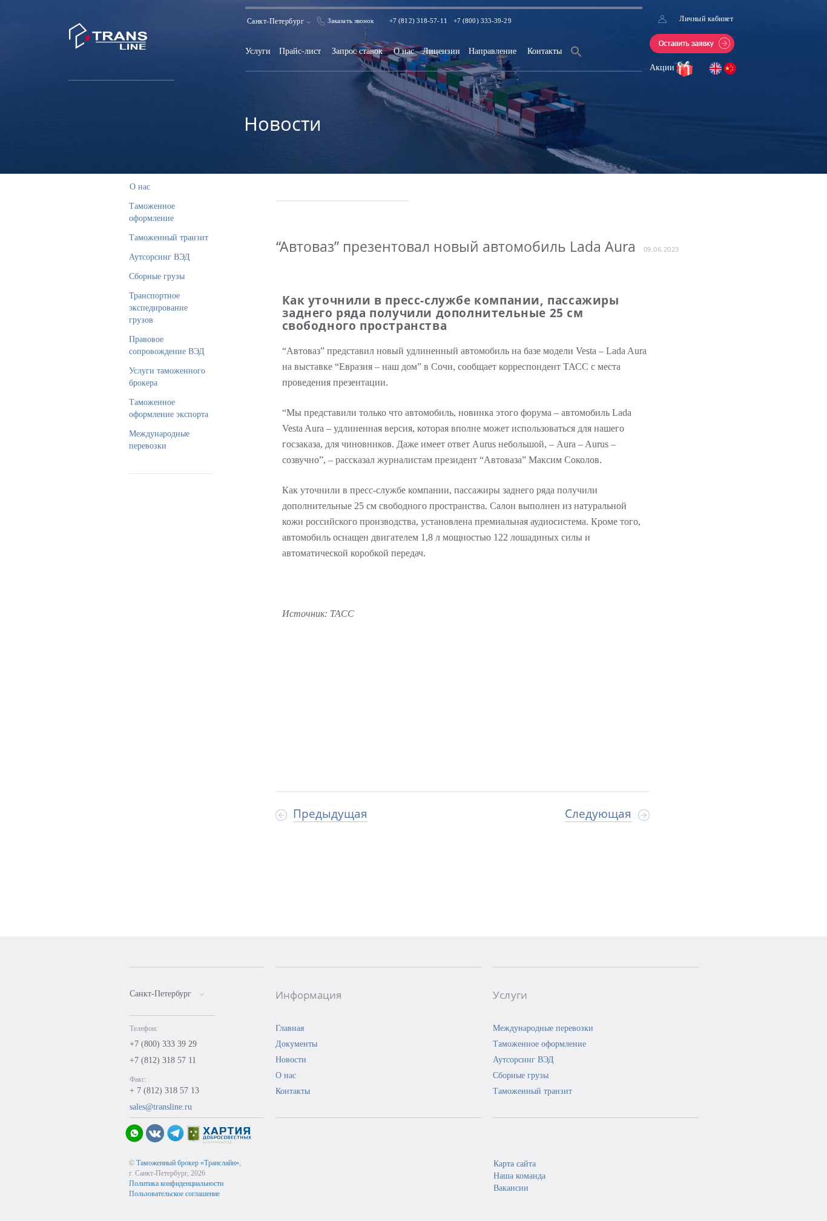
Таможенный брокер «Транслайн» (187, 1163)
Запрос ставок (357, 51)
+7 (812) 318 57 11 (163, 1060)
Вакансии (511, 1188)
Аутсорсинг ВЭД (159, 257)
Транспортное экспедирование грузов (158, 307)
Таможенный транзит (168, 237)
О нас (404, 51)
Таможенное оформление (539, 1043)
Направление (492, 51)
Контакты (544, 51)
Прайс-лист (300, 51)
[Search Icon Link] (576, 59)
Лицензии (441, 51)
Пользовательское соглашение (174, 1194)
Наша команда (519, 1175)
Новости (290, 1059)
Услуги (258, 51)
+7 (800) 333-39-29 (482, 20)
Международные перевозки (543, 1028)
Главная (289, 1028)
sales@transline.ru (161, 1106)
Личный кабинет (706, 19)
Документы (296, 1043)
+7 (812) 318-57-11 (418, 20)
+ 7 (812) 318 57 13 (164, 1090)
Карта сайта (514, 1163)
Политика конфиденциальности (176, 1183)
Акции (663, 67)
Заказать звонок (351, 20)
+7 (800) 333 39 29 (163, 1043)
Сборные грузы (157, 276)
